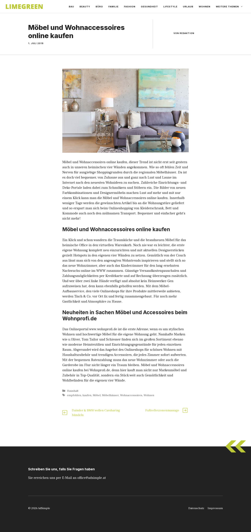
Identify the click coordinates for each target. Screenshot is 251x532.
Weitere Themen (227, 6)
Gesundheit (149, 6)
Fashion (129, 6)
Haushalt (72, 391)
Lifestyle (170, 6)
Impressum (215, 508)
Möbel (97, 395)
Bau (71, 6)
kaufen (86, 395)
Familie (113, 6)
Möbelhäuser (110, 395)
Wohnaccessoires (131, 395)
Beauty (85, 6)
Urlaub (188, 6)
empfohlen (74, 395)
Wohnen (204, 6)
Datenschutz (196, 508)
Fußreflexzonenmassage (162, 410)
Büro (99, 6)
